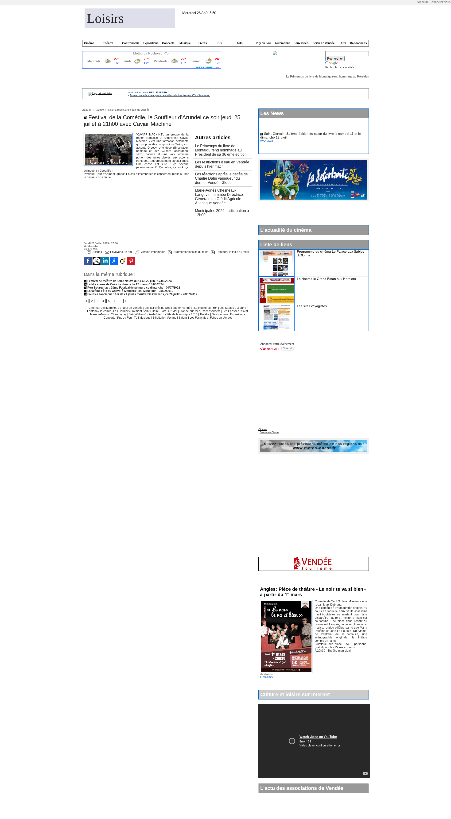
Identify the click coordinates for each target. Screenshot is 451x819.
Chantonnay (119, 314)
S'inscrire (423, 2)
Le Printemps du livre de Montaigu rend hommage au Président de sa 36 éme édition (336, 76)
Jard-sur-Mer (169, 311)
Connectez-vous (440, 2)
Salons (183, 317)
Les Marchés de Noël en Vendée (122, 307)
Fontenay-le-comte (99, 311)
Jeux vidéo (301, 43)
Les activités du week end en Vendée (169, 307)
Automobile (282, 43)
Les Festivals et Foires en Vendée (128, 109)
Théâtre (108, 43)
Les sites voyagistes (312, 306)
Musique (185, 43)
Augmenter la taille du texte (190, 252)
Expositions (151, 43)
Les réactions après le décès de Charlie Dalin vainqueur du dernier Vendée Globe (221, 178)
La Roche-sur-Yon (206, 307)
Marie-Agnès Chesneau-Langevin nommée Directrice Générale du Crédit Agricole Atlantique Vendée (219, 196)
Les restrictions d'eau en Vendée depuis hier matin (222, 164)
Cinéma (89, 43)
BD (220, 43)
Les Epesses (231, 311)
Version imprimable (152, 252)
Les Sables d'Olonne (233, 307)
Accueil (86, 109)
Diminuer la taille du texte (232, 252)
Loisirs (105, 18)
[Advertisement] (139, 231)
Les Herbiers (121, 311)
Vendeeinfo (91, 246)
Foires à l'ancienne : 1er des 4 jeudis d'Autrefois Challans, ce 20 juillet (133, 294)
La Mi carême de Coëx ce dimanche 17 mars (117, 284)
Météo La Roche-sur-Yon (152, 53)
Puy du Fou (263, 43)
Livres (202, 43)
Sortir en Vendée (324, 43)
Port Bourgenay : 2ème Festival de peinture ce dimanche (125, 287)
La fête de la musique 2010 (180, 314)
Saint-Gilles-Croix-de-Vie (145, 314)
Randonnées (358, 43)
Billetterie (159, 317)
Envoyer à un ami (120, 252)
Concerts (168, 43)
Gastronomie (131, 43)
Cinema (262, 429)
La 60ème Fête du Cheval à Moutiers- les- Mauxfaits (122, 291)
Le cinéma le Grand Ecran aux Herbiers (326, 279)
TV (135, 317)
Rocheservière (211, 311)
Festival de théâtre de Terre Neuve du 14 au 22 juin (121, 281)
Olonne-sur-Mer (189, 311)
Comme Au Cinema (269, 432)
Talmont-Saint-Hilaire (145, 311)
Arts (240, 43)
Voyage (171, 317)
